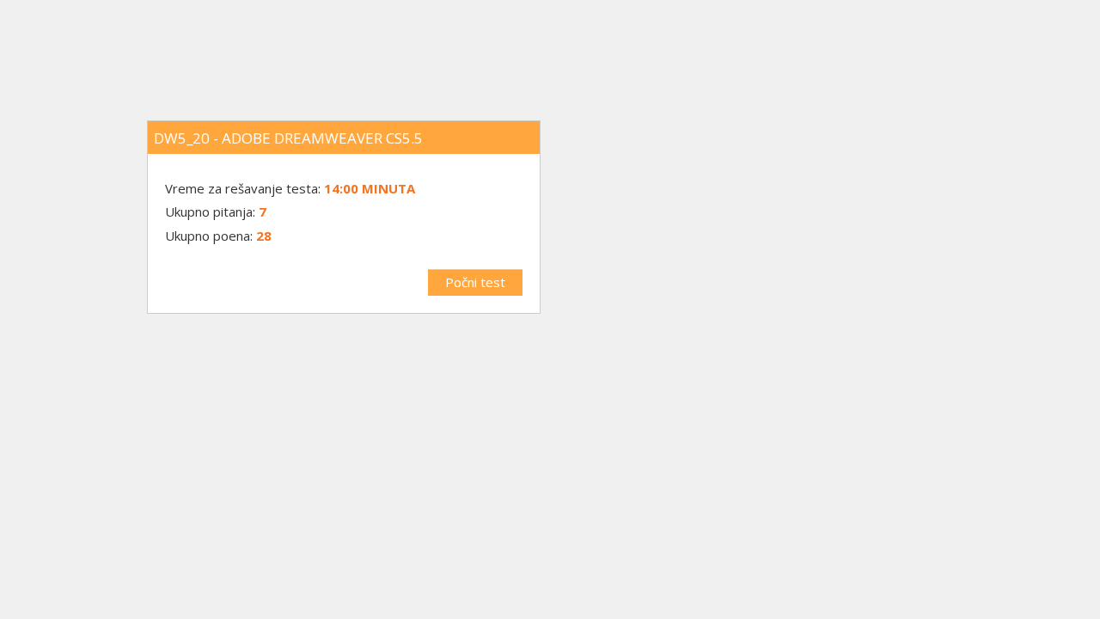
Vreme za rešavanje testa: (244, 188)
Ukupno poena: (209, 235)
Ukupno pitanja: (210, 211)
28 (264, 235)
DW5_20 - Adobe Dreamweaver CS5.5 (288, 138)
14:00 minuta (369, 188)
